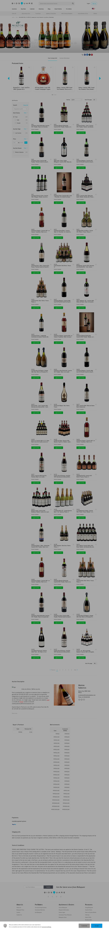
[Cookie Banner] (54, 925)
